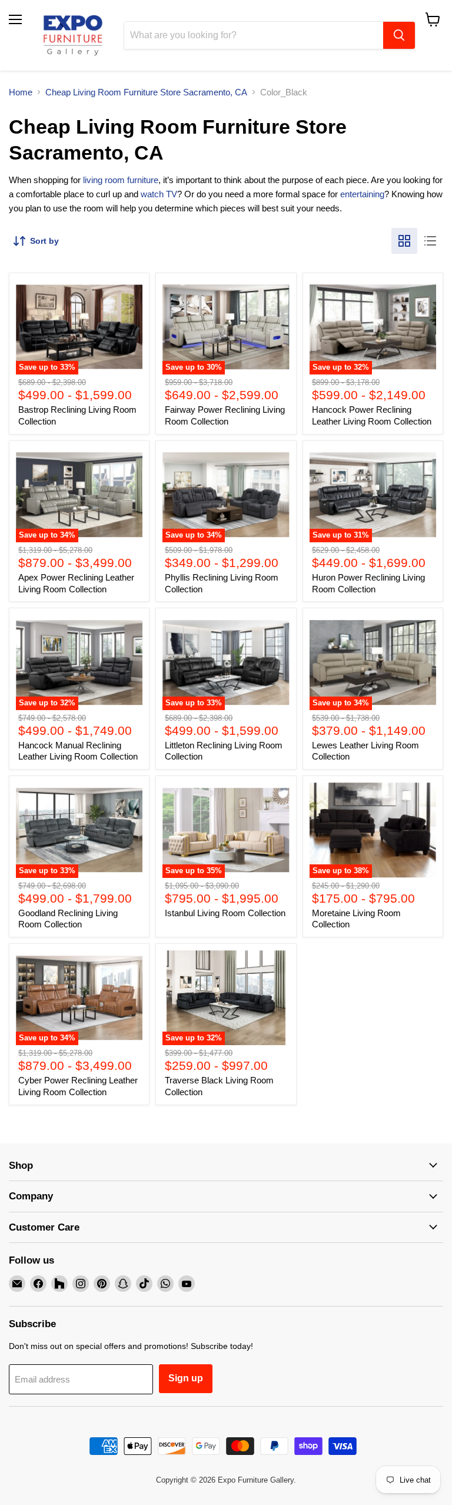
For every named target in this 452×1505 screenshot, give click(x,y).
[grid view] (404, 241)
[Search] (399, 35)
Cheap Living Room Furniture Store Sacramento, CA (146, 92)
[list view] (430, 241)
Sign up (185, 1378)
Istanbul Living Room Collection (225, 913)
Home (20, 92)
